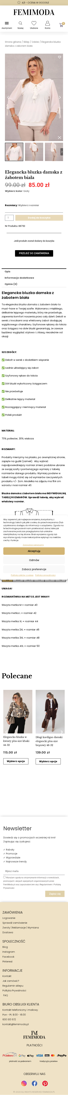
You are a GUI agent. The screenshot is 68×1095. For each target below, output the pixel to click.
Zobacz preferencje (34, 569)
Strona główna (13, 42)
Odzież (35, 42)
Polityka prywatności (45, 575)
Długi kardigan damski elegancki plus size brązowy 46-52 (49, 741)
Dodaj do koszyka (39, 217)
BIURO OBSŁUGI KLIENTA (20, 1004)
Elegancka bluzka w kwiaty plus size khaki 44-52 (16, 741)
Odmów (34, 560)
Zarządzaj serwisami (33, 545)
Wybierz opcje (16, 761)
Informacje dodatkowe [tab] (19, 277)
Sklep (26, 42)
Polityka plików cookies (22, 575)
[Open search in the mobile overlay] (20, 23)
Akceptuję (34, 551)
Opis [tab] (7, 271)
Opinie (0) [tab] (11, 284)
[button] (6, 732)
